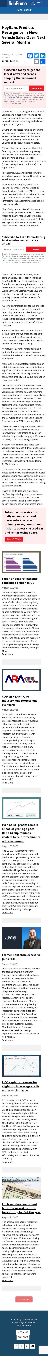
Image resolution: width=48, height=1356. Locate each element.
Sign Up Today (14, 539)
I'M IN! (36, 249)
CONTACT (23, 1337)
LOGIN (33, 5)
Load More (24, 1299)
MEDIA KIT (23, 1332)
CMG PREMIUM (36, 2)
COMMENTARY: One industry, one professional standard (20, 700)
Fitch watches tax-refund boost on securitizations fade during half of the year (21, 1208)
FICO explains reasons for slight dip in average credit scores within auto (20, 1086)
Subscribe (36, 88)
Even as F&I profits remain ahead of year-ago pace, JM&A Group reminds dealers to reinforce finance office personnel (21, 833)
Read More (7, 654)
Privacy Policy (15, 97)
